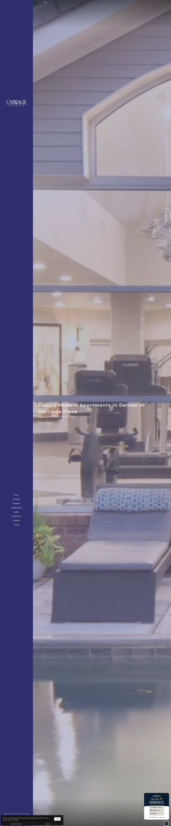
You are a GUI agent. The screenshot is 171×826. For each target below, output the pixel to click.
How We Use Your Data (16, 824)
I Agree (57, 819)
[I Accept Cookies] (62, 817)
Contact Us (47, 824)
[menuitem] (16, 495)
